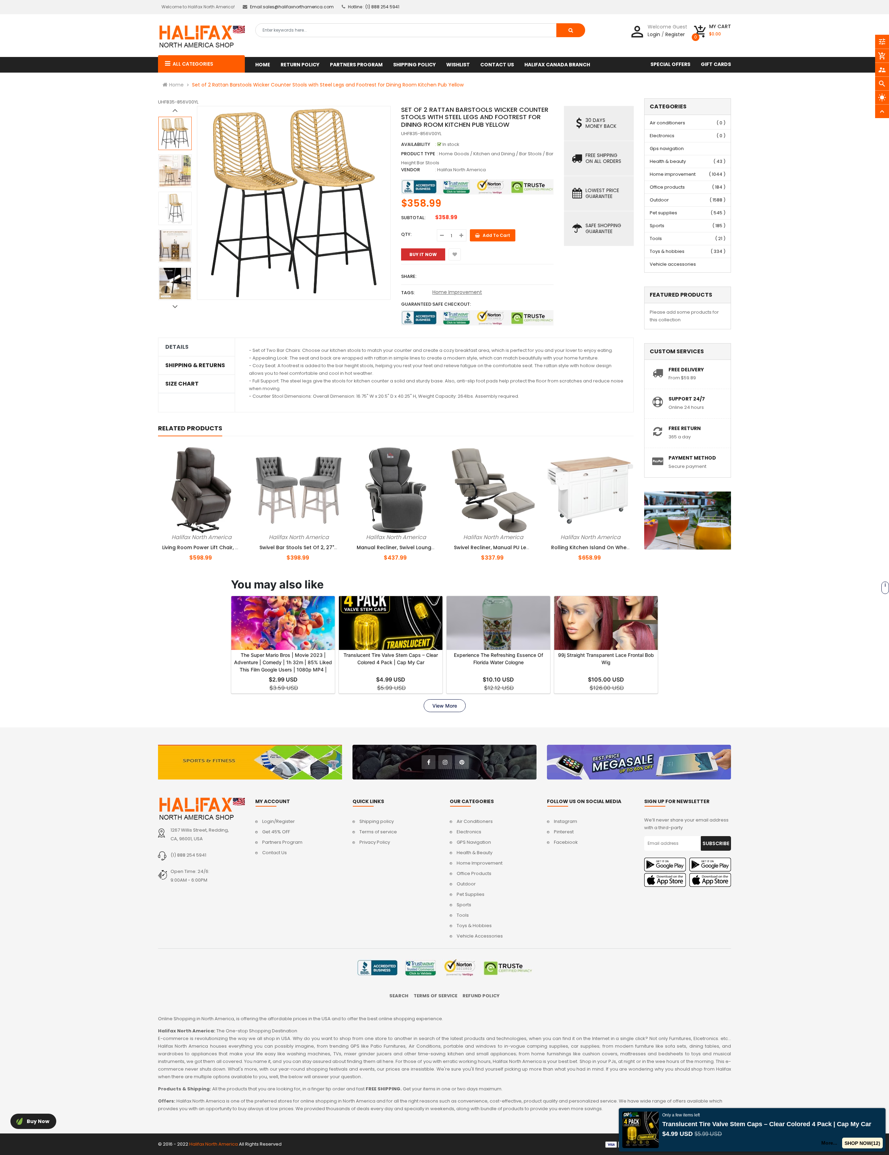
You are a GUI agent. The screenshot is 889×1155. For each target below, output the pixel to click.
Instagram (565, 821)
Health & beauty (668, 161)
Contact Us (274, 852)
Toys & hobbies (667, 251)
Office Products (474, 873)
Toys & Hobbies (474, 925)
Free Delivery (686, 369)
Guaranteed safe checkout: (436, 304)
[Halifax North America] (201, 808)
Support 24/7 (686, 398)
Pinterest (564, 831)
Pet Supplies (470, 894)
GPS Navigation (474, 842)
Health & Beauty (474, 852)
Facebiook (566, 842)
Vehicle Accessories (480, 936)
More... (829, 1143)
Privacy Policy (374, 842)
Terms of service (378, 831)
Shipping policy (376, 821)
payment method (692, 457)
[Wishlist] (455, 254)
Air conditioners (667, 122)
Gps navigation (667, 148)
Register (675, 34)
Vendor (410, 169)
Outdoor (659, 200)
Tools (656, 238)
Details (177, 347)
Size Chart (182, 384)
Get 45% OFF (276, 831)
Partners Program (282, 842)
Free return (684, 428)
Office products (667, 187)
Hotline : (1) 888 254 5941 (373, 7)
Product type (418, 153)
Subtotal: (413, 217)
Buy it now (423, 254)
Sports (657, 225)
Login (654, 34)
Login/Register (278, 821)
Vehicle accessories (673, 264)
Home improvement (673, 174)
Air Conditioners (475, 821)
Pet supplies (663, 212)
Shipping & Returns (195, 365)
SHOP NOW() (862, 1143)
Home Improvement (457, 292)
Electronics (662, 135)
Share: (408, 276)
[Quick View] (213, 536)
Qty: (406, 234)
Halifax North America (461, 169)
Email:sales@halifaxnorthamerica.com (292, 7)
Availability (415, 144)
